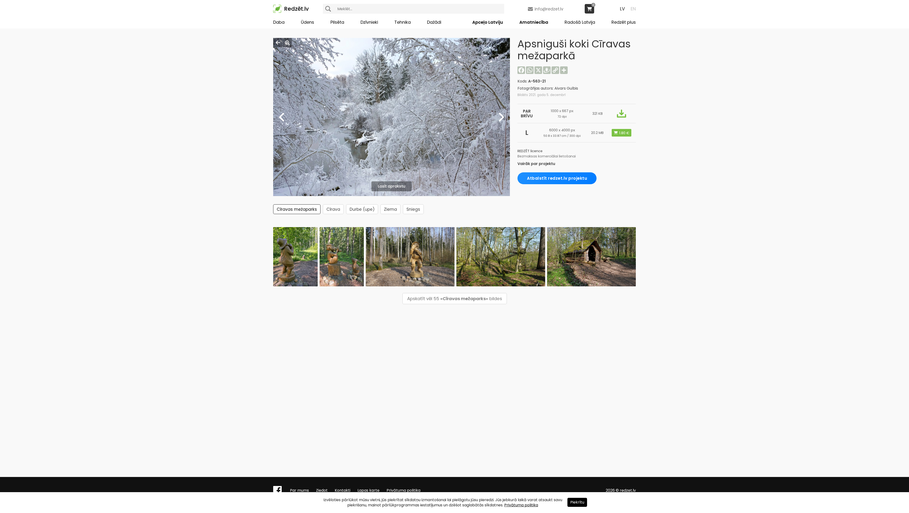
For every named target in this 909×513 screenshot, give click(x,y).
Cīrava (333, 209)
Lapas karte (368, 490)
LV (622, 9)
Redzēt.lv (296, 9)
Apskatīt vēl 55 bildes (454, 299)
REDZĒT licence (530, 151)
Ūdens (307, 22)
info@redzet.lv (549, 9)
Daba (279, 22)
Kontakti (342, 490)
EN (633, 9)
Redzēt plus (623, 22)
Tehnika (402, 22)
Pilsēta (337, 22)
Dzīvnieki (369, 22)
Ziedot (322, 490)
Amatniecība (533, 22)
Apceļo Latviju (487, 22)
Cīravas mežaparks (297, 209)
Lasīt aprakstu (391, 186)
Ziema (390, 209)
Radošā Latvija (580, 22)
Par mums (299, 490)
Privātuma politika (403, 490)
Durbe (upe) (362, 209)
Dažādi (434, 22)
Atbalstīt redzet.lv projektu (557, 178)
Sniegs (413, 209)
